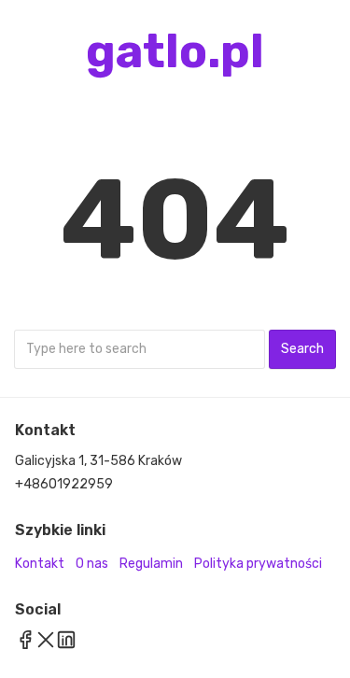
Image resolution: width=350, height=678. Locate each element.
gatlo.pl (175, 51)
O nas (92, 564)
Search (302, 349)
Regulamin (151, 564)
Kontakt (39, 564)
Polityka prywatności (258, 564)
